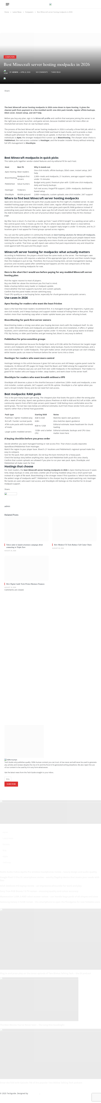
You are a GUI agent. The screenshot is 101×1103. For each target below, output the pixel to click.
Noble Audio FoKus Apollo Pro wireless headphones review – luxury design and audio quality (48, 871)
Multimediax (34, 1093)
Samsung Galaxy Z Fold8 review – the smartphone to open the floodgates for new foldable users (50, 901)
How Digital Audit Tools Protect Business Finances (25, 584)
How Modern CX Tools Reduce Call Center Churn (73, 544)
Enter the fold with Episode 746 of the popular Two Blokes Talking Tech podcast (41, 1082)
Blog (4, 850)
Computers (10, 57)
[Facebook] (5, 93)
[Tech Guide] (50, 4)
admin (15, 72)
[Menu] (7, 4)
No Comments (42, 72)
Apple (5, 856)
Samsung (7, 862)
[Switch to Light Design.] (90, 4)
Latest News (8, 838)
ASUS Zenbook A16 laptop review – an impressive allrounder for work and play (41, 885)
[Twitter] (5, 96)
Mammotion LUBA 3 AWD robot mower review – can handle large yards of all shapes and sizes (49, 896)
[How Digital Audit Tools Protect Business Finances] (26, 568)
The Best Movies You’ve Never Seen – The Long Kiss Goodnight (32, 1024)
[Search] (94, 4)
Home (5, 832)
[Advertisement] (35, 151)
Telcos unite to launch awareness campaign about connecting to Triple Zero (24, 545)
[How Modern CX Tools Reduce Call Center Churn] (74, 528)
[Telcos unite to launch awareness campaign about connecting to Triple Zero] (26, 528)
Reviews (6, 844)
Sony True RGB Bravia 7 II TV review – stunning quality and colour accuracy (39, 891)
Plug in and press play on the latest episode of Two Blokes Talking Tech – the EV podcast (45, 973)
